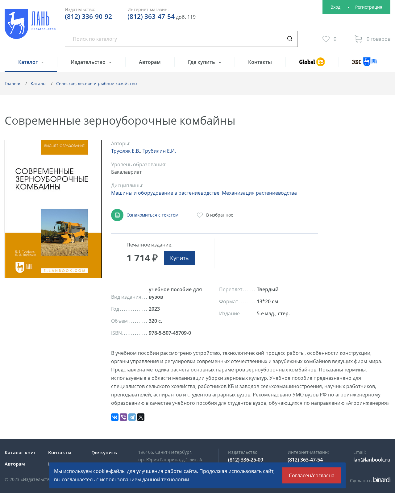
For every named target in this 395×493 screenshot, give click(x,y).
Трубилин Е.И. (159, 150)
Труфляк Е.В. (125, 150)
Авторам (150, 62)
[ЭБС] (364, 64)
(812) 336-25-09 (245, 459)
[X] (140, 417)
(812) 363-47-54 (151, 16)
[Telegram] (132, 417)
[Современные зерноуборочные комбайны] (53, 209)
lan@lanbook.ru (371, 459)
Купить (179, 258)
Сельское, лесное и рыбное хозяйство (96, 83)
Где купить (202, 62)
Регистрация (368, 7)
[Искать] (289, 39)
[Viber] (123, 417)
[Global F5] (311, 64)
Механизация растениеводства (259, 192)
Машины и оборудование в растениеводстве (165, 192)
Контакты (260, 62)
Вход (335, 7)
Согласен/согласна (312, 475)
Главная (13, 83)
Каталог (28, 62)
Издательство (89, 62)
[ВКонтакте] (114, 417)
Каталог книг (20, 452)
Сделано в (369, 480)
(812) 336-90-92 (88, 16)
